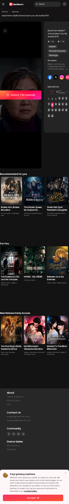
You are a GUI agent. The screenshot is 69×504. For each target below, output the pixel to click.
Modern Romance (31, 352)
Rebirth (52, 46)
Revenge (53, 55)
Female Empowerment (33, 213)
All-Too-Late (5, 213)
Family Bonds (52, 215)
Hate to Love (5, 283)
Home (5, 11)
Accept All (33, 497)
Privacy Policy (13, 400)
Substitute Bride (53, 352)
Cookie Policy (30, 491)
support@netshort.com (18, 416)
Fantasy (27, 280)
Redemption (62, 283)
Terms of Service (15, 396)
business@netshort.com (19, 420)
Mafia (33, 280)
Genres (15, 11)
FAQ (9, 404)
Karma (26, 215)
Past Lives (4, 352)
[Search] (36, 4)
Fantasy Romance (8, 353)
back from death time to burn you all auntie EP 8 (25, 15)
